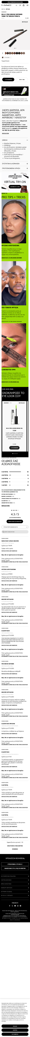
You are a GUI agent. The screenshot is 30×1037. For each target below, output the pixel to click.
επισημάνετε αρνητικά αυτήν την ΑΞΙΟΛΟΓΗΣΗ (15, 562)
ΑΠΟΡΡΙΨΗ (15, 1030)
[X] (12, 906)
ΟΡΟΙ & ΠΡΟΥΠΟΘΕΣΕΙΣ (21, 910)
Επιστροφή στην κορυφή (15, 846)
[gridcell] (5, 53)
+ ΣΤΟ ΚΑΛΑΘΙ (8, 79)
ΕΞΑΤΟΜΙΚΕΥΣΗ (15, 1034)
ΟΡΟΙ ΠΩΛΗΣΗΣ (14, 911)
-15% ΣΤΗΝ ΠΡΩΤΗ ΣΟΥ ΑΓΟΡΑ (15, 2)
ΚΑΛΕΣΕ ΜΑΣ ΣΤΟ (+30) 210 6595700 (15, 868)
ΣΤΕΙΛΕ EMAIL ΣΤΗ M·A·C (15, 864)
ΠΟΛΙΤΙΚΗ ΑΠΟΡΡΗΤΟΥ (8, 910)
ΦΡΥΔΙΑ (8, 9)
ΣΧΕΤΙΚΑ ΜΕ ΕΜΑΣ (6, 880)
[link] (15, 186)
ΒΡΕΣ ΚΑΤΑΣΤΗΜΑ (6, 884)
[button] (27, 5)
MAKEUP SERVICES (6, 887)
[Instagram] (17, 906)
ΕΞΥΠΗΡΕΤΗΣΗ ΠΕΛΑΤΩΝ (8, 876)
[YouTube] (15, 906)
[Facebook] (9, 906)
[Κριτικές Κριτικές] (3, 531)
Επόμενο (15, 849)
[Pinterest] (20, 906)
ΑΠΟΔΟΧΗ (15, 1026)
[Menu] (27, 5)
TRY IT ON (21, 79)
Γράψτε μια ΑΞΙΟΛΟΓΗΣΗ (14, 521)
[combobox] (15, 57)
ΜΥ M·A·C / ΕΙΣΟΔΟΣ (7, 895)
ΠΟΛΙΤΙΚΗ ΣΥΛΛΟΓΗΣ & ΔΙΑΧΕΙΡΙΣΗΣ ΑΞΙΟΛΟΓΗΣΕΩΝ (15, 914)
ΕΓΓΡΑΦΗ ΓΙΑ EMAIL (6, 891)
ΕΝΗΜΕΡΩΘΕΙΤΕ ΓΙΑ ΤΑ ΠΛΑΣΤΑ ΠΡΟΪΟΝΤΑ (14, 915)
